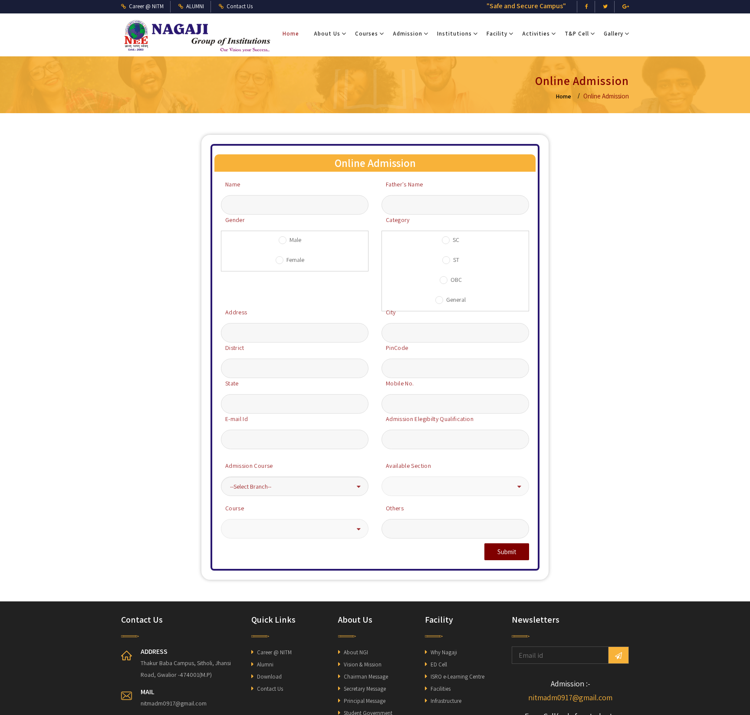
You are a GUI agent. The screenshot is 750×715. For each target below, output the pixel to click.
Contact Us (270, 688)
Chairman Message (366, 676)
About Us (327, 33)
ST (456, 260)
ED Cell (439, 664)
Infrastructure (446, 701)
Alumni (265, 664)
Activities (536, 33)
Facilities (441, 688)
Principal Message (364, 701)
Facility (497, 33)
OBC (456, 280)
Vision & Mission (363, 664)
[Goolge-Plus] (625, 6)
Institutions (454, 33)
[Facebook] (586, 6)
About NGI (356, 652)
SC (456, 240)
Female (295, 260)
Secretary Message (365, 688)
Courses (366, 33)
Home (291, 33)
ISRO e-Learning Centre (457, 676)
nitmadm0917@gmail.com (570, 697)
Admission (407, 33)
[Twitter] (605, 6)
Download (269, 676)
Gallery (613, 33)
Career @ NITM (274, 652)
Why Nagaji (444, 652)
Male (295, 240)
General (456, 300)
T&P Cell (577, 33)
